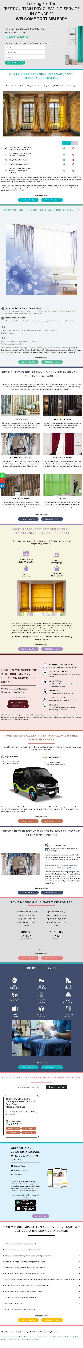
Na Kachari (68, 1337)
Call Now (13, 1132)
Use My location (57, 1087)
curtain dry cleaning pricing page (65, 868)
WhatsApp (28, 1132)
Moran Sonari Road (56, 1337)
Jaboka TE (43, 1337)
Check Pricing (28, 1128)
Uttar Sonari (35, 1339)
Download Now (40, 1216)
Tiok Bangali (24, 1339)
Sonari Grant (13, 1339)
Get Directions (13, 1128)
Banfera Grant (7, 1337)
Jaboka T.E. (33, 1337)
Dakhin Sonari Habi (20, 1337)
